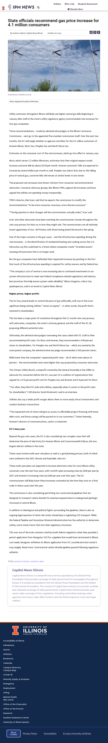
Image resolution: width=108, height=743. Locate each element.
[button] (38, 7)
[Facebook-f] (98, 32)
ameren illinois (22, 561)
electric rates (37, 561)
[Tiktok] (91, 32)
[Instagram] (94, 32)
